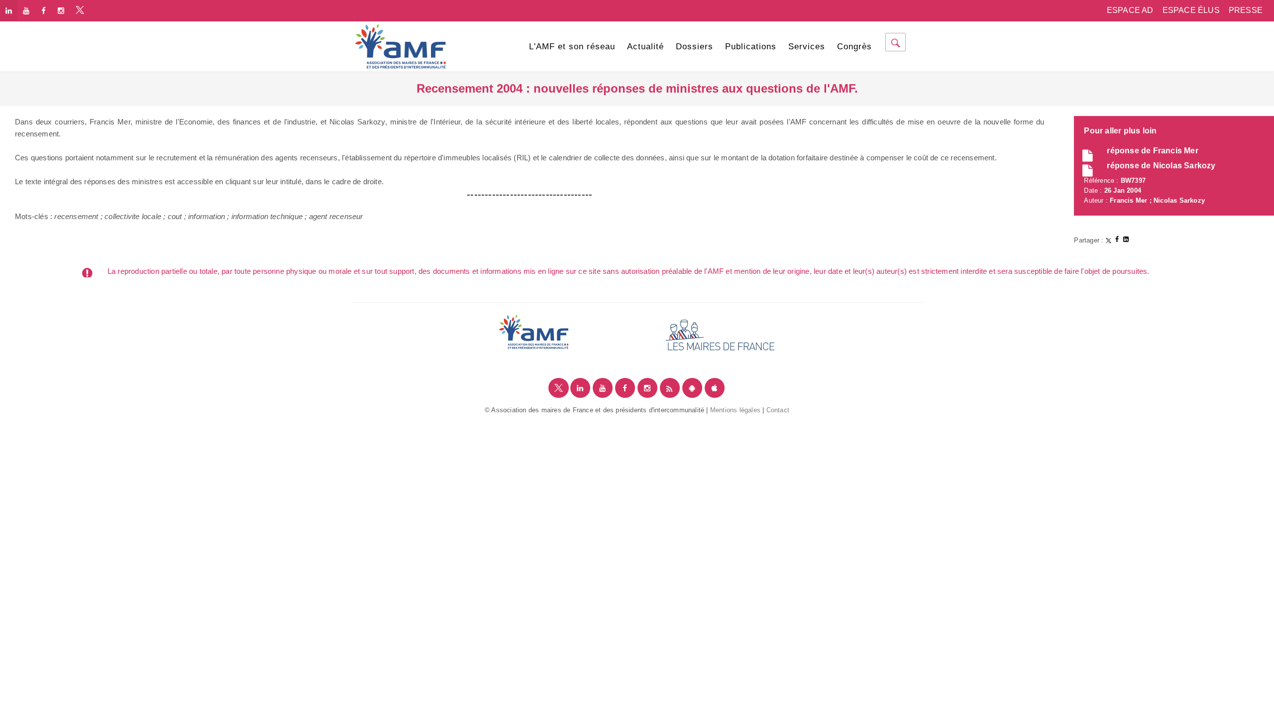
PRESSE (1246, 10)
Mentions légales (735, 410)
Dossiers (694, 46)
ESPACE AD (1130, 10)
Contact (777, 410)
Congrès (854, 46)
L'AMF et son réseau (572, 46)
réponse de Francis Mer (1152, 150)
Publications (750, 46)
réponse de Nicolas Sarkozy (1161, 165)
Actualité (645, 46)
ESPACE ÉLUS (1191, 10)
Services (806, 46)
